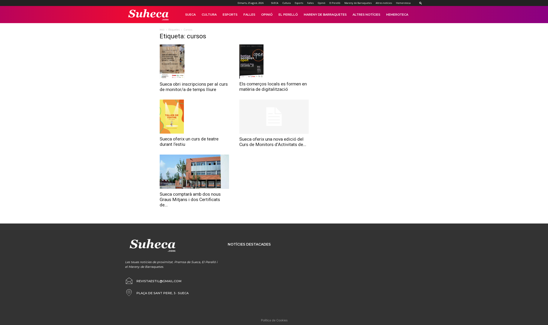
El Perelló (334, 2)
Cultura (286, 2)
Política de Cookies (274, 320)
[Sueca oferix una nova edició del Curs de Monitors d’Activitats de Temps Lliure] (274, 117)
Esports (299, 2)
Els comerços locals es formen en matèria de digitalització (273, 86)
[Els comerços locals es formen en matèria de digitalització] (274, 61)
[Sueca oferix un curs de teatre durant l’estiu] (194, 117)
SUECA (274, 2)
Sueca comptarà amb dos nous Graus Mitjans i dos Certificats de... (190, 199)
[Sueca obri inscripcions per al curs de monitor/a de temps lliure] (194, 61)
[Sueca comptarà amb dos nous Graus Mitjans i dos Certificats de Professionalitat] (194, 172)
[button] (420, 2)
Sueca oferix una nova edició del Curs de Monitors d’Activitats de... (272, 142)
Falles (310, 2)
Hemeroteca (403, 2)
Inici (162, 29)
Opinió (321, 2)
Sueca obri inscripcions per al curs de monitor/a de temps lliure (194, 87)
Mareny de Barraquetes (358, 2)
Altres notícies (384, 2)
